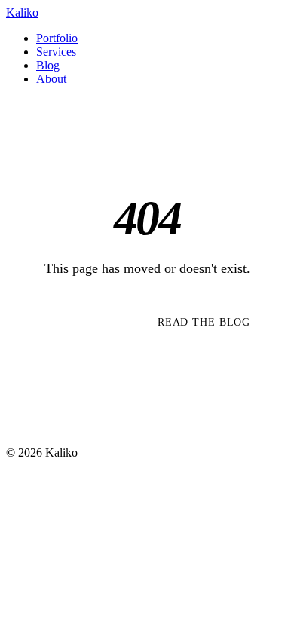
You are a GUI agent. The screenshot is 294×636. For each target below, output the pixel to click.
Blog (48, 65)
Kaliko (22, 12)
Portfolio (57, 38)
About (51, 78)
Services (56, 51)
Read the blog (204, 322)
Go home (70, 322)
